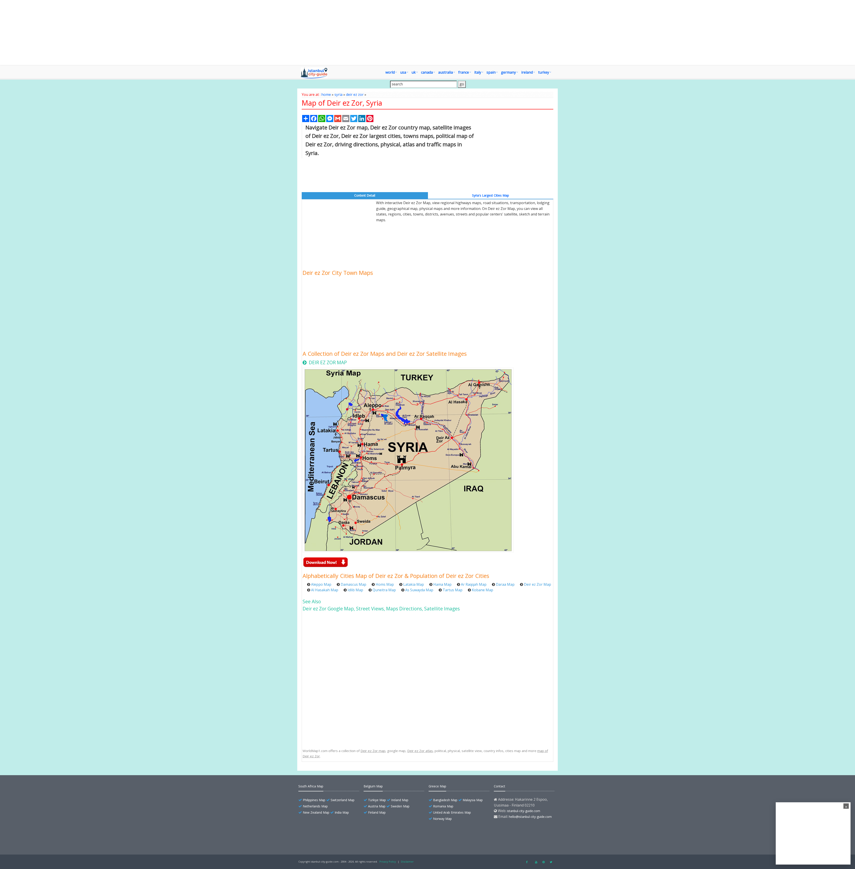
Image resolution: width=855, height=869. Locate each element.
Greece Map (437, 786)
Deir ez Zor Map (537, 584)
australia (445, 72)
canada (427, 72)
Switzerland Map (342, 800)
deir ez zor (355, 94)
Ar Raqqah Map (474, 584)
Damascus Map (353, 584)
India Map (342, 812)
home (326, 94)
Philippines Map (314, 800)
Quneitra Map (384, 589)
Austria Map (376, 806)
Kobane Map (482, 589)
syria (338, 94)
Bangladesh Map (445, 800)
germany (508, 72)
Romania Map (443, 806)
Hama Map (442, 584)
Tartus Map (452, 589)
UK (413, 72)
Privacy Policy (387, 861)
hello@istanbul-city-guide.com (530, 817)
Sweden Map (400, 806)
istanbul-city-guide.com (523, 811)
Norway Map (442, 819)
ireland (527, 72)
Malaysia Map (473, 800)
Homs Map (385, 584)
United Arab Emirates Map (452, 812)
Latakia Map (413, 584)
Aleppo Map (321, 584)
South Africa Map (310, 786)
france (463, 72)
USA (403, 72)
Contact (499, 786)
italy (477, 72)
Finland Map (377, 812)
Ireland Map (399, 800)
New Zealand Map (316, 812)
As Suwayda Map (419, 589)
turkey (543, 72)
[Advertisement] (427, 32)
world (390, 72)
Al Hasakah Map (324, 589)
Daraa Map (505, 584)
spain (491, 72)
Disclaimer (407, 861)
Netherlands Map (315, 806)
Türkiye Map (377, 800)
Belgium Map (373, 786)
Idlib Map (355, 589)
